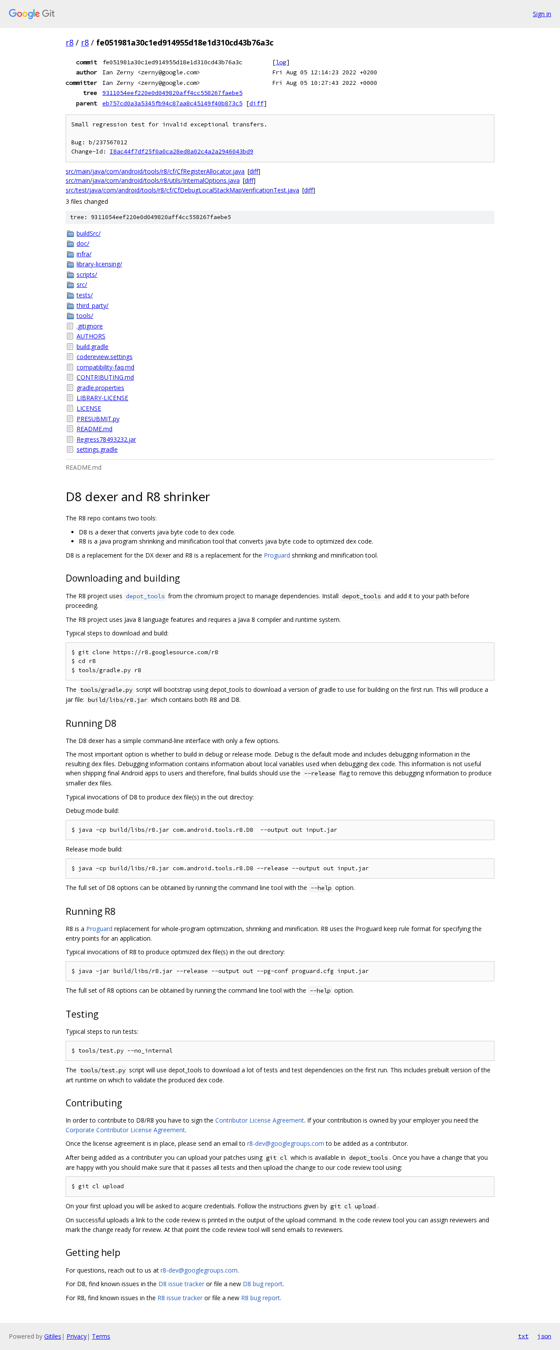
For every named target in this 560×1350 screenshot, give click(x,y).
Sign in (542, 14)
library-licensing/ (99, 264)
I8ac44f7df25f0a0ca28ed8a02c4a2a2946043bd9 (181, 151)
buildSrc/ (89, 233)
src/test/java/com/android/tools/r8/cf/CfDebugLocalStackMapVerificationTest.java (182, 190)
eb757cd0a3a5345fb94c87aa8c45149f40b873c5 (172, 103)
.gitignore (90, 326)
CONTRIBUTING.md (105, 377)
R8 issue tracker (180, 1298)
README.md (94, 429)
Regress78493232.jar (106, 439)
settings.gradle (97, 449)
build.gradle (92, 346)
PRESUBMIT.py (98, 419)
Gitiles (52, 1336)
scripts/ (87, 274)
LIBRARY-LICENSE (102, 398)
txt (523, 1336)
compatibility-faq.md (105, 367)
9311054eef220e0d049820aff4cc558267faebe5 (172, 93)
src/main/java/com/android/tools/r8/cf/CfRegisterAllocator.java (155, 171)
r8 (70, 42)
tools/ (85, 315)
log (281, 62)
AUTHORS (91, 336)
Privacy (76, 1336)
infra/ (84, 254)
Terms (101, 1336)
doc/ (83, 243)
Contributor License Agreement (259, 1120)
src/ (82, 284)
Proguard (277, 555)
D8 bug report (263, 1284)
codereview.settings (105, 356)
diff (256, 103)
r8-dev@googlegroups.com (285, 1143)
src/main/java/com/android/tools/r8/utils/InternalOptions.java (153, 180)
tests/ (85, 295)
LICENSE (89, 408)
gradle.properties (100, 388)
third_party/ (92, 305)
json (544, 1336)
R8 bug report (260, 1298)
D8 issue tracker (181, 1284)
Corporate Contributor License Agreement (125, 1130)
